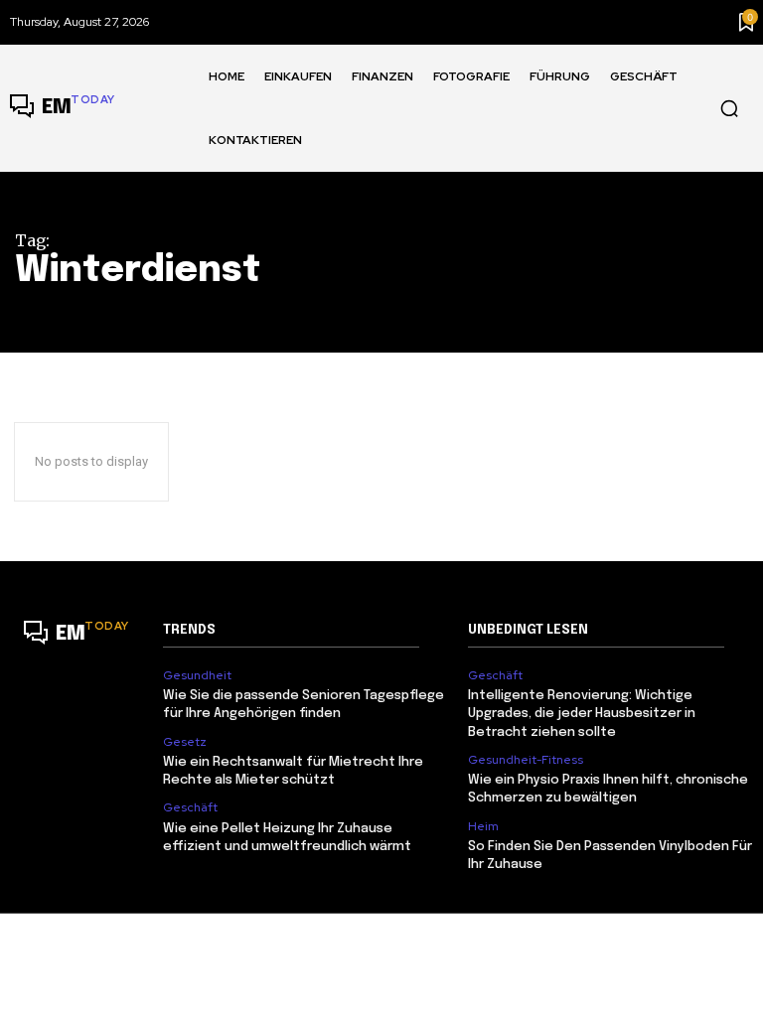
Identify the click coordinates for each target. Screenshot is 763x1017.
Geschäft (190, 807)
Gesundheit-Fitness (525, 760)
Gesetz (185, 742)
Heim (483, 826)
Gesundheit (197, 675)
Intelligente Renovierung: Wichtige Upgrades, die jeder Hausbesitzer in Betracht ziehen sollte (581, 713)
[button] (729, 108)
